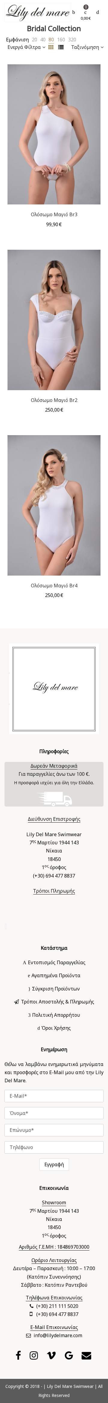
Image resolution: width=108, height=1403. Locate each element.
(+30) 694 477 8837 (57, 1314)
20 (34, 39)
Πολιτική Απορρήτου (56, 1015)
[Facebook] (19, 1357)
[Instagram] (34, 1357)
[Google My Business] (69, 1357)
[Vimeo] (52, 1357)
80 (51, 39)
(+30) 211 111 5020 (57, 1306)
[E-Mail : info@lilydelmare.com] (87, 1357)
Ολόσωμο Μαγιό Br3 (54, 214)
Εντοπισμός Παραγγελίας (57, 962)
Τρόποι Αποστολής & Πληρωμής (57, 1001)
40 (43, 39)
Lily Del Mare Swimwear (70, 1386)
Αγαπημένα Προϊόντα (56, 975)
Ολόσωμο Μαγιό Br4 (54, 585)
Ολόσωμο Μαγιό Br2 (54, 400)
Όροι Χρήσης (56, 1028)
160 (61, 39)
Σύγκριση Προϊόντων (56, 988)
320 (72, 39)
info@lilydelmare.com (58, 1335)
